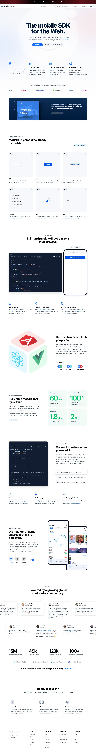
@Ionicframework (16, 609)
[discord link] (91, 6)
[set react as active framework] (56, 256)
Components (65, 6)
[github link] (93, 6)
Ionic (15, 737)
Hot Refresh (78, 311)
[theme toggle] (32, 154)
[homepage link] (18, 732)
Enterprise (82, 6)
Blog (46, 734)
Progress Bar (32, 256)
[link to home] (8, 6)
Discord (76, 739)
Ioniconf (47, 747)
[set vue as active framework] (59, 256)
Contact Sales (63, 742)
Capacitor (26, 502)
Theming (32, 742)
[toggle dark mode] (80, 247)
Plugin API (42, 502)
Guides (31, 736)
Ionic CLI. (13, 311)
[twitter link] (88, 6)
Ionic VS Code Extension (43, 309)
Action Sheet (13, 256)
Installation (32, 734)
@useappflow (51, 630)
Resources (47, 744)
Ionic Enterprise (63, 734)
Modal (25, 256)
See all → (39, 256)
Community (47, 739)
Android (76, 247)
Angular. (66, 40)
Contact (77, 734)
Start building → (13, 419)
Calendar (20, 256)
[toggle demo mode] (11, 154)
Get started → (37, 44)
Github (76, 742)
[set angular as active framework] (54, 256)
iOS (72, 247)
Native (31, 744)
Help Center (48, 742)
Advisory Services (64, 739)
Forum (46, 736)
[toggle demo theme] (32, 560)
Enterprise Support (64, 736)
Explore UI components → (80, 145)
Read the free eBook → (57, 113)
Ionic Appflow (77, 503)
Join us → (69, 668)
